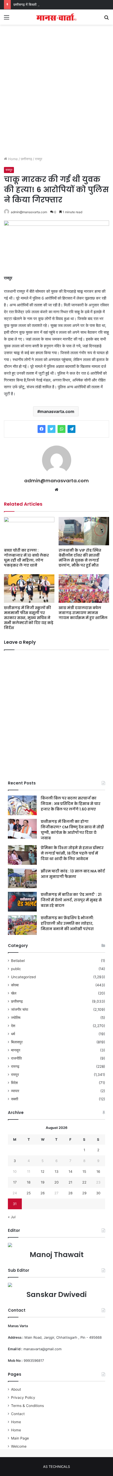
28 (70, 1193)
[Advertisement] (56, 94)
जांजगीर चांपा (19, 1009)
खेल (13, 993)
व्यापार (15, 1091)
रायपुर (38, 159)
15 (84, 1171)
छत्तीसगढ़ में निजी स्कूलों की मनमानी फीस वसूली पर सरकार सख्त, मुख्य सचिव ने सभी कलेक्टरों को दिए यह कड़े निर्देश (28, 617)
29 (84, 1193)
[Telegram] (71, 429)
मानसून (15, 1050)
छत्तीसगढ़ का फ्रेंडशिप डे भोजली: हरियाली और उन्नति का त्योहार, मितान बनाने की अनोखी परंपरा (67, 923)
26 (42, 1193)
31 (15, 1204)
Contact (18, 1414)
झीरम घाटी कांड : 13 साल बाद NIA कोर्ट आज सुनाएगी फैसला (73, 873)
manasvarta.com (57, 411)
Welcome (19, 1446)
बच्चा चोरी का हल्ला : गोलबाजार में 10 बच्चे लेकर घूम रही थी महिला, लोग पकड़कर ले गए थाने (26, 558)
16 (98, 1171)
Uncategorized (23, 977)
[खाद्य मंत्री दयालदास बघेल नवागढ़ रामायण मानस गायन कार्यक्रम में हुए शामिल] (84, 588)
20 (56, 1182)
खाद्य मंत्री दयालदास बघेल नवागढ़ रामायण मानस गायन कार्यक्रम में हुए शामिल (83, 612)
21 (70, 1182)
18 (28, 1182)
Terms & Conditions (27, 1406)
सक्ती (14, 1099)
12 (42, 1171)
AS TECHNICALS (56, 1466)
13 (56, 1171)
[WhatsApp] (61, 429)
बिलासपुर (17, 1042)
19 (42, 1182)
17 (15, 1182)
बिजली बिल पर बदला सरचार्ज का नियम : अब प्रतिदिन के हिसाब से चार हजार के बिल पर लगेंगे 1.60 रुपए (70, 803)
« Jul (12, 1217)
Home (12, 159)
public (16, 969)
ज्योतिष (15, 1018)
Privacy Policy (23, 1397)
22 (84, 1182)
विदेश (14, 1083)
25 (29, 1193)
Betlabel (18, 961)
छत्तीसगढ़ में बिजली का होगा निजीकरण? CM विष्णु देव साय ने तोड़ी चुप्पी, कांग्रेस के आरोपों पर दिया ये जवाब (72, 830)
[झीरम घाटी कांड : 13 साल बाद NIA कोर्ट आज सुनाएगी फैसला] (22, 878)
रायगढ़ (15, 1066)
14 (70, 1171)
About (16, 1389)
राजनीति (16, 1058)
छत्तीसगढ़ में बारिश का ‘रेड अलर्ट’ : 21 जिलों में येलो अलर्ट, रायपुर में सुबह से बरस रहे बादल (71, 900)
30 (98, 1193)
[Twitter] (51, 429)
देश (13, 1026)
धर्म (13, 1034)
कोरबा (15, 985)
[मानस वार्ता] (56, 17)
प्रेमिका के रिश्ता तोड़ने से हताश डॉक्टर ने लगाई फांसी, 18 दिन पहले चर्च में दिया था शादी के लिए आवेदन (72, 853)
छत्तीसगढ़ (26, 159)
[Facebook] (41, 429)
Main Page (20, 1438)
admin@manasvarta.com (29, 212)
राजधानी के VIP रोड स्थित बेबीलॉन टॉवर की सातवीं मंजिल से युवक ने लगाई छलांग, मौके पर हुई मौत (80, 558)
